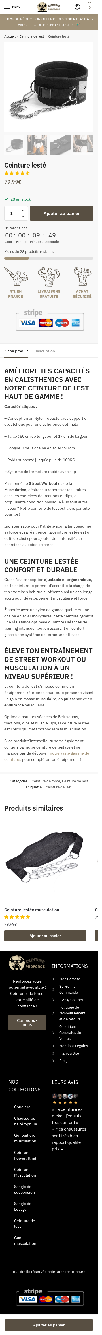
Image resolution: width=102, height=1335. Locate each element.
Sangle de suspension (24, 1189)
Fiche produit (16, 351)
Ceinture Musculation (25, 1172)
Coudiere (22, 1106)
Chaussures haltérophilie (25, 1121)
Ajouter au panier (62, 213)
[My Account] (77, 7)
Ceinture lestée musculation (31, 909)
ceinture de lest (59, 787)
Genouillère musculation (25, 1138)
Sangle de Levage (22, 1206)
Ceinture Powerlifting (25, 1155)
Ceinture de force (46, 781)
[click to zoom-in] (49, 87)
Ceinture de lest (32, 36)
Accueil (10, 36)
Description (44, 351)
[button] (17, 173)
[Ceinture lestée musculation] (45, 862)
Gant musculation (25, 1240)
